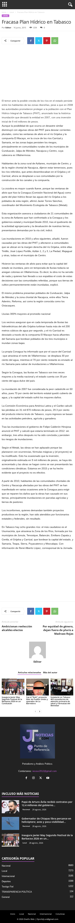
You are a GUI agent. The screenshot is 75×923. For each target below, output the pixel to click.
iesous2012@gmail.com (44, 771)
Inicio (4, 12)
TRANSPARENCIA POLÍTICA (17, 892)
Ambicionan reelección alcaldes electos (17, 628)
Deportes (6, 881)
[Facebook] (30, 40)
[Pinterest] (46, 40)
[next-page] (39, 711)
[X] (38, 40)
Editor (8, 27)
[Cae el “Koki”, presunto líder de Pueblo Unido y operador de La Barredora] (37, 687)
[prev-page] (35, 711)
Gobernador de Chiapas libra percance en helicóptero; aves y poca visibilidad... (46, 820)
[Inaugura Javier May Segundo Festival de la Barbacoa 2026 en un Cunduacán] (13, 687)
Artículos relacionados (29, 672)
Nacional (26, 809)
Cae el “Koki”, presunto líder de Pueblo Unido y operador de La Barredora (37, 700)
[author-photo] (37, 650)
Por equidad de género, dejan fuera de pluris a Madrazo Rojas (58, 630)
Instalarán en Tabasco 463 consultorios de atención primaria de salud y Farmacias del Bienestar (60, 701)
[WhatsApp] (54, 40)
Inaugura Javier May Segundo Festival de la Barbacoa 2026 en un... (47, 837)
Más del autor (50, 672)
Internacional (8, 876)
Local (12, 12)
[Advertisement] (37, 73)
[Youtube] (48, 778)
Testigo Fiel (7, 886)
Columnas (60, 914)
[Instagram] (34, 778)
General (6, 897)
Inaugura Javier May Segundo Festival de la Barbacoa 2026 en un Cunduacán (12, 700)
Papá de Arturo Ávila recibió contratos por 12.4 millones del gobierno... (47, 803)
